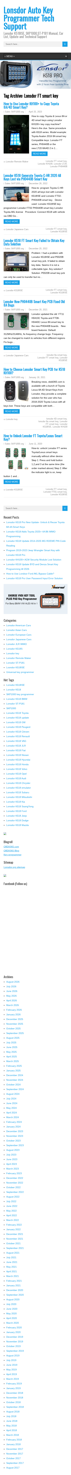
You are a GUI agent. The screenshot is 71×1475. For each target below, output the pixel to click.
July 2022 (11, 1201)
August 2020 (12, 1299)
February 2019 (14, 1383)
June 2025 (11, 1047)
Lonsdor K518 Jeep (16, 815)
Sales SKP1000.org (14, 112)
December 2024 (14, 1075)
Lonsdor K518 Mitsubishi (19, 797)
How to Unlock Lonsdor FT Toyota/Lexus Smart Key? (33, 437)
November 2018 (14, 1397)
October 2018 (13, 1402)
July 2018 (11, 1416)
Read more (39, 154)
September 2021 (15, 1248)
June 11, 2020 (35, 443)
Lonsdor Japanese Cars (17, 229)
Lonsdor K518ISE (59, 231)
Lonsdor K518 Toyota (17, 713)
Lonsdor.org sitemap (14, 867)
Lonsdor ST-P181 (15, 662)
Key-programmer (12, 854)
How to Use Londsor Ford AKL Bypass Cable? (30, 573)
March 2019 (12, 1379)
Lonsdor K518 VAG (16, 741)
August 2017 (12, 1467)
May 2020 (11, 1313)
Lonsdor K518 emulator (18, 787)
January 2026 (13, 1014)
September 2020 (15, 1294)
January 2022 (13, 1229)
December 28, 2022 (38, 183)
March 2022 (12, 1220)
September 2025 (15, 1033)
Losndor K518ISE (14, 290)
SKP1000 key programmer (20, 694)
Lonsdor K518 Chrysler (18, 783)
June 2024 (11, 1103)
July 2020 (11, 1304)
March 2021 (12, 1276)
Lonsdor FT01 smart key (55, 492)
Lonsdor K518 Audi (16, 778)
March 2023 (12, 1168)
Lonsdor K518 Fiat (16, 750)
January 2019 (13, 1388)
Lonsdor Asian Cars (16, 630)
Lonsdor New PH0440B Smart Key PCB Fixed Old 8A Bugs (34, 303)
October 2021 (13, 1243)
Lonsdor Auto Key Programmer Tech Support (29, 18)
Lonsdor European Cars (18, 634)
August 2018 (12, 1411)
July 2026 (11, 986)
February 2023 (14, 1173)
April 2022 (11, 1215)
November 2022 (14, 1182)
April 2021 (11, 1271)
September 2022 (15, 1192)
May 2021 (11, 1266)
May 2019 (11, 1369)
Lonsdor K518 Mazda (17, 825)
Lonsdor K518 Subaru (17, 792)
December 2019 (14, 1337)
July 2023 (11, 1154)
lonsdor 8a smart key (57, 355)
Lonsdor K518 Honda (17, 764)
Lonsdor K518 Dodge (17, 820)
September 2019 (15, 1351)
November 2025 (14, 1023)
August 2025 (12, 1038)
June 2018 (11, 1421)
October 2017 (13, 1458)
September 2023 (15, 1145)
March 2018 (12, 1435)
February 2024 (14, 1122)
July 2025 (11, 1042)
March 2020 (12, 1322)
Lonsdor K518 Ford (16, 811)
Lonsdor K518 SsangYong (20, 806)
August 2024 (12, 1094)
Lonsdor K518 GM (15, 722)
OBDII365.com (11, 846)
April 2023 (11, 1164)
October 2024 (13, 1084)
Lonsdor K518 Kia (15, 801)
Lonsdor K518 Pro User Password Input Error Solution (34, 578)
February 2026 (14, 1009)
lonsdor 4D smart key (56, 418)
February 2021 (14, 1280)
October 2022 (13, 1187)
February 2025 (14, 1066)
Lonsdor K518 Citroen (17, 731)
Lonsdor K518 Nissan (17, 755)
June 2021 (11, 1262)
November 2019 (14, 1341)
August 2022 (12, 1196)
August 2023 (12, 1150)
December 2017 (14, 1449)
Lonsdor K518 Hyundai (18, 759)
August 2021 (12, 1252)
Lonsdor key (12, 419)
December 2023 (14, 1131)
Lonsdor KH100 (45, 164)
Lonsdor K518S (14, 648)
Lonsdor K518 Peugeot (18, 727)
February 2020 (14, 1327)
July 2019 (11, 1360)
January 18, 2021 (37, 377)
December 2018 (14, 1393)
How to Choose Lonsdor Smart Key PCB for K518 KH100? (34, 371)
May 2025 (11, 1052)
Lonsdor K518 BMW (16, 699)
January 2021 (13, 1285)
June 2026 (11, 991)
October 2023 (13, 1140)
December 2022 (14, 1178)
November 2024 (14, 1080)
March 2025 (12, 1061)
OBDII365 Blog (11, 850)
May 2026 (11, 995)
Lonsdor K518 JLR (16, 745)
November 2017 (14, 1453)
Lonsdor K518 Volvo (16, 769)
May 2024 (11, 1108)
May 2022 (11, 1210)
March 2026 (12, 1005)
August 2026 (12, 981)
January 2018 (13, 1444)
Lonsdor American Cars (18, 625)
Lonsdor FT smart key (56, 161)
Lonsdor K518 (13, 689)
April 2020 (11, 1318)
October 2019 (13, 1346)
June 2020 (11, 1308)
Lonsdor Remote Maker (17, 161)
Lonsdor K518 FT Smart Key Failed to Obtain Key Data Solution (34, 242)
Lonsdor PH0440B (58, 166)
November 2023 (14, 1136)
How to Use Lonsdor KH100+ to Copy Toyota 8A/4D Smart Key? (31, 105)
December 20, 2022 (38, 248)
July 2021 (11, 1257)
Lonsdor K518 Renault (18, 736)
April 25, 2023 (35, 111)
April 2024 (11, 1112)
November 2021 (14, 1238)
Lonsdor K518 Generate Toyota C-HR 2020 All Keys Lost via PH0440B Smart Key (32, 177)
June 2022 (11, 1206)
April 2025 (11, 1056)
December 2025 (14, 1019)
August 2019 (12, 1355)
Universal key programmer (20, 672)
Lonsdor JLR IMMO (16, 644)
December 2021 (14, 1234)
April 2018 (11, 1430)
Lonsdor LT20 (60, 164)
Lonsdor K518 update (17, 717)
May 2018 (11, 1425)
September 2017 (15, 1463)
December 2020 (14, 1290)
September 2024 (15, 1089)
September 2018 (15, 1407)
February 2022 (14, 1224)
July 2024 (11, 1098)
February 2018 (14, 1439)
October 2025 (13, 1028)
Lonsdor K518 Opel (16, 773)
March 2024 (12, 1117)
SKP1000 (11, 708)
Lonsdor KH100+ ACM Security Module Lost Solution (33, 559)
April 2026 (11, 1000)
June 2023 (11, 1159)
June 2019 (11, 1365)
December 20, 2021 (38, 309)
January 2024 (13, 1126)
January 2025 (13, 1070)
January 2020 (13, 1332)
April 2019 (11, 1374)
